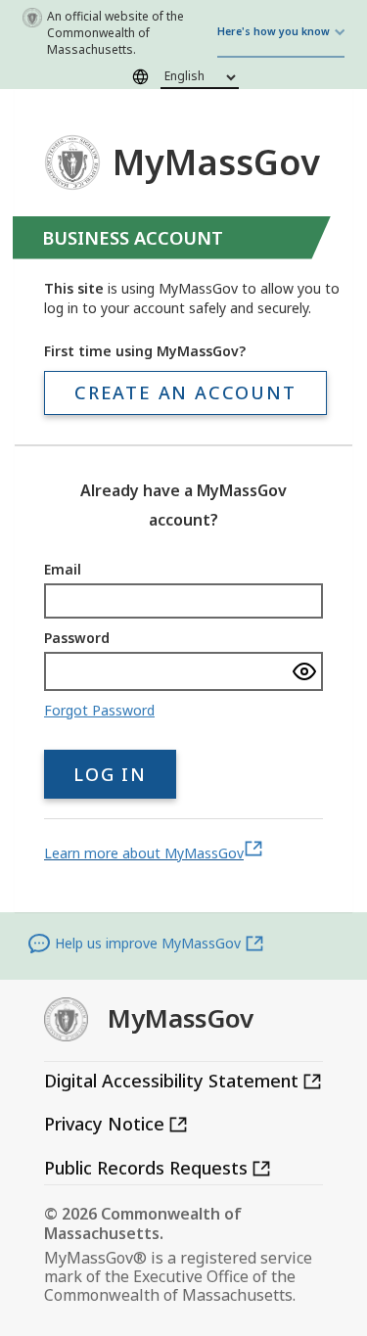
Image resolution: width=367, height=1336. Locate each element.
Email (62, 569)
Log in (110, 774)
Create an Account (185, 392)
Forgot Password (99, 710)
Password (77, 637)
